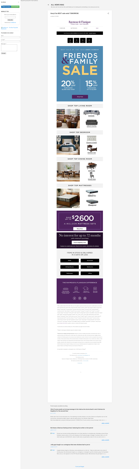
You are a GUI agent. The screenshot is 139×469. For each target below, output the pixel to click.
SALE (97, 28)
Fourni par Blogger (79, 466)
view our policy (85, 360)
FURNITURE (62, 28)
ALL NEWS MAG (57, 5)
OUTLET (85, 28)
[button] (108, 13)
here (86, 353)
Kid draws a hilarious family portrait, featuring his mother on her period (71, 428)
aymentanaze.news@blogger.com (84, 355)
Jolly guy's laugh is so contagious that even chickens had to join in (70, 444)
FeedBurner (13, 22)
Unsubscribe (80, 363)
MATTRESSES (74, 28)
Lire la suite (105, 423)
